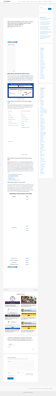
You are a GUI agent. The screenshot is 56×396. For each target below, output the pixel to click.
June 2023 (41, 57)
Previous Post (5, 289)
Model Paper (42, 137)
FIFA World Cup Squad (43, 112)
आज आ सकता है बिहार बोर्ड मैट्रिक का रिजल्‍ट (13, 175)
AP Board (41, 93)
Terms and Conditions (46, 388)
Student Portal (45, 1)
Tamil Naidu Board (43, 161)
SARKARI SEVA (42, 154)
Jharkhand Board (42, 123)
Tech (41, 162)
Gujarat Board (42, 118)
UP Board (41, 169)
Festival (41, 107)
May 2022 (41, 72)
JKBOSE (41, 125)
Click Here (22, 123)
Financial (41, 114)
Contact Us (32, 388)
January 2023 (42, 61)
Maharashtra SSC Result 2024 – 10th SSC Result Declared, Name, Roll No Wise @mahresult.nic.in (12, 331)
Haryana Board (42, 122)
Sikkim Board (42, 155)
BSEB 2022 (11, 178)
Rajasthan (41, 148)
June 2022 (41, 71)
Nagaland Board (42, 141)
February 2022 (42, 75)
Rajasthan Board (42, 150)
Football (41, 115)
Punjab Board (42, 147)
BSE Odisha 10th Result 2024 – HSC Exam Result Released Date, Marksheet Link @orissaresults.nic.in (12, 305)
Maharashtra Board (43, 132)
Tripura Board (42, 166)
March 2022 (42, 74)
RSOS (41, 152)
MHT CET (41, 136)
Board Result (40, 1)
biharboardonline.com (24, 154)
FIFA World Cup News (43, 111)
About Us (36, 388)
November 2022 (42, 64)
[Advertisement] (20, 11)
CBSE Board (42, 101)
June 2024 (41, 50)
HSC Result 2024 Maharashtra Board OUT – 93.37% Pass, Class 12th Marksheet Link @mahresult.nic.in (28, 331)
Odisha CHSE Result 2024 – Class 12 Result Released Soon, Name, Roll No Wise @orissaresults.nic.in (28, 305)
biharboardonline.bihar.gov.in (25, 127)
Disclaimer (51, 388)
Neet (41, 143)
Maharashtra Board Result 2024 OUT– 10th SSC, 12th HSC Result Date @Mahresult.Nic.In (12, 318)
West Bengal (42, 172)
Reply (33, 349)
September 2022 (42, 67)
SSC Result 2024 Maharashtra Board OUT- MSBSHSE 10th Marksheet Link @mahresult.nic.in (28, 318)
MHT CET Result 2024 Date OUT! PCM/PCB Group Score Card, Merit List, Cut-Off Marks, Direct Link (45, 23)
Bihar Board (42, 97)
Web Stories (50, 1)
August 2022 (42, 68)
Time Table (23, 1)
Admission (41, 89)
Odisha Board (42, 144)
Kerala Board (42, 129)
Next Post (36, 289)
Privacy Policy (40, 388)
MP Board (41, 140)
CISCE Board (42, 104)
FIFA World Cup (42, 108)
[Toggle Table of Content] (13, 71)
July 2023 (41, 56)
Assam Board (42, 96)
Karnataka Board (42, 126)
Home (20, 1)
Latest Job (32, 1)
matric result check (11, 177)
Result (36, 1)
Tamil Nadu (42, 159)
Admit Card (28, 1)
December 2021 (42, 78)
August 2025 (42, 49)
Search (41, 7)
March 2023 (42, 60)
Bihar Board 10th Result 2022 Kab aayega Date (15, 174)
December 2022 (42, 63)
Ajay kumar (10, 344)
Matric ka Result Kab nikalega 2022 (13, 176)
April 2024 (41, 53)
